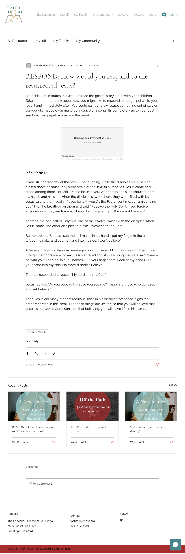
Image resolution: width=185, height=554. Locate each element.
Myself (41, 41)
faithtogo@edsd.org (82, 521)
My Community (88, 41)
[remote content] (92, 143)
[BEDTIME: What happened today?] (92, 406)
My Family (61, 41)
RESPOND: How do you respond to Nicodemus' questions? (33, 429)
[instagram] (122, 520)
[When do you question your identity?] (151, 406)
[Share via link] (54, 353)
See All (173, 384)
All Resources (18, 41)
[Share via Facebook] (27, 353)
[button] (173, 40)
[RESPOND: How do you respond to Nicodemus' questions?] (34, 406)
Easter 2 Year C (37, 332)
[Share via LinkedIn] (45, 353)
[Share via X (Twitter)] (36, 353)
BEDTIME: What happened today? (88, 429)
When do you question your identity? (146, 429)
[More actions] (157, 65)
